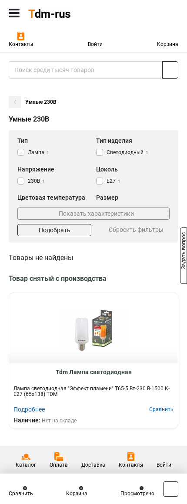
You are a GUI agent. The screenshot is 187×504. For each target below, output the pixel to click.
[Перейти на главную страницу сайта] (65, 13)
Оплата (59, 465)
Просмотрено (137, 494)
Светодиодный (127, 152)
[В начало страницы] (170, 489)
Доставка (93, 465)
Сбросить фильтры (136, 229)
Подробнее (29, 409)
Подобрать (54, 230)
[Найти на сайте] (170, 70)
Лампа (38, 152)
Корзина (167, 44)
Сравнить (21, 494)
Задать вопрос (183, 251)
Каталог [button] (26, 465)
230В (36, 181)
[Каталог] (14, 13)
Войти (95, 44)
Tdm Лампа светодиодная (94, 372)
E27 (113, 181)
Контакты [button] (21, 44)
